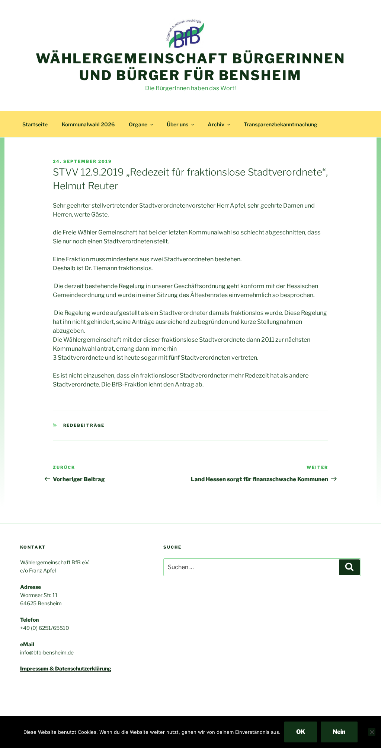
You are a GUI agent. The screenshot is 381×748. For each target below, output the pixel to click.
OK (300, 731)
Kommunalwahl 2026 (88, 124)
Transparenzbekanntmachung (280, 124)
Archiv (216, 124)
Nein (339, 731)
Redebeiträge (84, 425)
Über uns (177, 124)
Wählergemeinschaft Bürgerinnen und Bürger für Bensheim (190, 66)
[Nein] (371, 732)
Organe (138, 124)
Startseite (35, 124)
